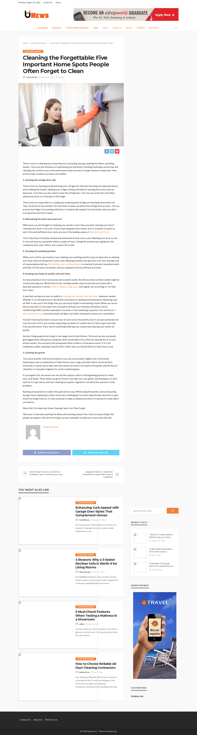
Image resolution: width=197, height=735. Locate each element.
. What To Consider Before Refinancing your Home (161, 535)
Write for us (51, 719)
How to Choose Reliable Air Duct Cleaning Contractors (95, 665)
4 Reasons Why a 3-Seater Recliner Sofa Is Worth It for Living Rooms (96, 563)
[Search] (176, 28)
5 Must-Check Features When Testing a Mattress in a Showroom (96, 615)
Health (117, 27)
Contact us (47, 2)
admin (81, 624)
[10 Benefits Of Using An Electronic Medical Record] (140, 567)
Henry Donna (32, 77)
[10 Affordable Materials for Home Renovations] (140, 553)
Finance (56, 27)
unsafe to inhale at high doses (64, 286)
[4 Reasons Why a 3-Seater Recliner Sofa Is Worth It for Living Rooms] (58, 573)
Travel (140, 27)
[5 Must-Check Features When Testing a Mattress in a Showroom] (58, 625)
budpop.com (137, 696)
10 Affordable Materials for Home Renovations (160, 550)
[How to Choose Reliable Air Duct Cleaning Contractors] (58, 677)
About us (37, 719)
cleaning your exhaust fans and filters (80, 296)
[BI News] (36, 14)
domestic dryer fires (99, 232)
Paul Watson (84, 520)
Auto (129, 27)
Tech (105, 27)
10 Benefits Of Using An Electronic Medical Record (161, 564)
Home (58, 2)
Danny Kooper (85, 572)
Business (43, 27)
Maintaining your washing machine (64, 264)
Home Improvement (77, 27)
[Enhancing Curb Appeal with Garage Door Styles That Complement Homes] (58, 521)
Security (154, 27)
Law (95, 27)
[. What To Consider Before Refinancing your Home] (140, 538)
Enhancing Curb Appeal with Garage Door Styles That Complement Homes (97, 511)
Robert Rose (84, 672)
